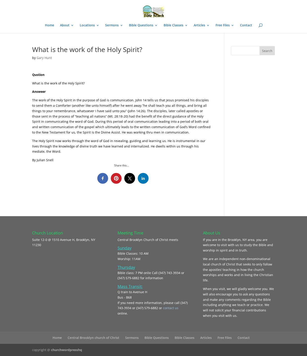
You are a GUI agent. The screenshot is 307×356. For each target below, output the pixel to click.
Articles (199, 25)
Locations (87, 25)
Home (49, 25)
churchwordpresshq (66, 350)
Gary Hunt (44, 58)
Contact (246, 25)
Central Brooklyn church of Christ (93, 338)
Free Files (223, 25)
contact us (170, 308)
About (64, 25)
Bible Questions (141, 25)
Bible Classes (173, 25)
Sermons (112, 25)
